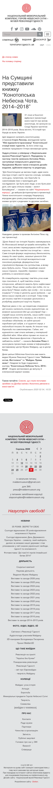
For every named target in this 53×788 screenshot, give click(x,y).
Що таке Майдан (25, 648)
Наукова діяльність (25, 570)
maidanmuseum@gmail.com (26, 481)
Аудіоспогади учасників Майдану (25, 635)
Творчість (25, 699)
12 (22, 462)
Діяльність (25, 561)
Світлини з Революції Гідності (25, 631)
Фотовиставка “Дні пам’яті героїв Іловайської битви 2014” (25, 554)
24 (12, 469)
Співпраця (26, 749)
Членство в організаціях (26, 730)
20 (26, 466)
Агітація (25, 688)
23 (40, 466)
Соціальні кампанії (25, 566)
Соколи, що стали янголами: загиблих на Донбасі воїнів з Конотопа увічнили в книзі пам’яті (25, 383)
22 (35, 466)
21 (31, 466)
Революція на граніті (25, 654)
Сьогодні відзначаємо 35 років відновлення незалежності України (25, 532)
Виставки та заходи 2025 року (25, 582)
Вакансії (26, 745)
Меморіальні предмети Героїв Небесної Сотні (25, 696)
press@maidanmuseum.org (26, 489)
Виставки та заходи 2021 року (25, 597)
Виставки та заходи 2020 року (25, 601)
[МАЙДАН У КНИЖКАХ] (25, 707)
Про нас (26, 713)
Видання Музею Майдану (25, 574)
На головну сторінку (11, 61)
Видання (26, 39)
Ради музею (26, 722)
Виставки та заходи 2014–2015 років (25, 620)
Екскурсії (41, 39)
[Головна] (26, 8)
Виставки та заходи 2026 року (25, 578)
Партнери (26, 726)
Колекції (25, 678)
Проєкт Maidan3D (25, 642)
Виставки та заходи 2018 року (25, 608)
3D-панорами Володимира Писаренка (25, 639)
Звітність (27, 734)
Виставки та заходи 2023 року (25, 589)
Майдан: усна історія (25, 684)
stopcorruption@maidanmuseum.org (26, 497)
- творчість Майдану (25, 673)
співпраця (7, 39)
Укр (42, 44)
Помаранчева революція (25, 661)
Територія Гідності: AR (22, 44)
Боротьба (25, 692)
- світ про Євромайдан (25, 669)
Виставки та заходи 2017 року (25, 612)
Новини (25, 520)
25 (17, 469)
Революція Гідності (25, 665)
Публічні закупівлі (26, 738)
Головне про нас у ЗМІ (26, 741)
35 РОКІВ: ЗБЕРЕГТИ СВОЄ (25, 526)
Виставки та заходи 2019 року (25, 604)
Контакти (26, 719)
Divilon (35, 781)
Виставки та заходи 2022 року (25, 593)
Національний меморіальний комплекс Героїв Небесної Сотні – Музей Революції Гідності (26, 18)
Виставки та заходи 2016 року (25, 616)
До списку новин (10, 56)
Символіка (25, 703)
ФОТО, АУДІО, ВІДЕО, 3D (25, 625)
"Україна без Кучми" (25, 658)
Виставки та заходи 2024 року (25, 585)
